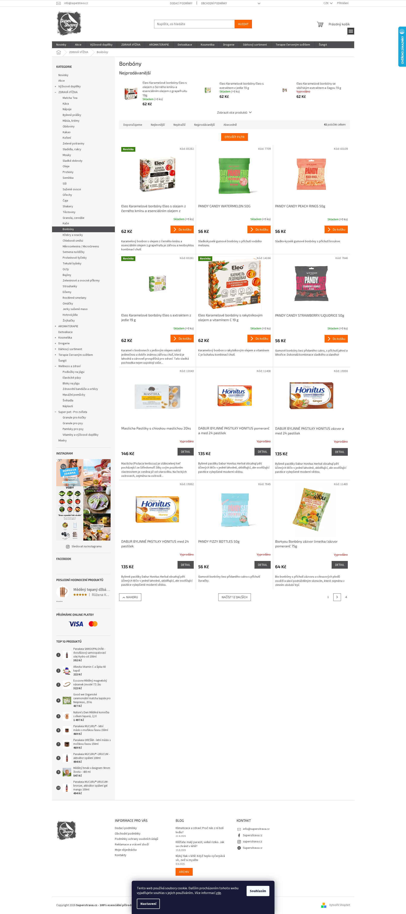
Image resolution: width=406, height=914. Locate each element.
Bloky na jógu (71, 383)
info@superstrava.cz (256, 829)
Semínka (68, 178)
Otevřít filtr (234, 137)
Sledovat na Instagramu (87, 546)
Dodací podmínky (181, 3)
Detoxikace (65, 332)
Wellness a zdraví (69, 366)
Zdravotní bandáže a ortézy (80, 389)
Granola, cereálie (73, 218)
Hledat (243, 24)
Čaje (65, 201)
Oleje (66, 166)
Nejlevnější (158, 125)
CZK (326, 3)
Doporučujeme (132, 125)
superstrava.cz (252, 841)
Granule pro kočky (74, 417)
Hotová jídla (70, 315)
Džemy (67, 292)
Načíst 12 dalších (234, 597)
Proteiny (68, 172)
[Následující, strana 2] (337, 597)
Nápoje (67, 109)
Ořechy (67, 195)
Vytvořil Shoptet (339, 905)
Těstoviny (69, 212)
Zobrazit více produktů (232, 112)
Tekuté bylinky (72, 263)
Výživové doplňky (69, 86)
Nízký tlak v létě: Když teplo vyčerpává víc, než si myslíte (200, 858)
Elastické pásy (72, 378)
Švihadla (68, 400)
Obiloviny (69, 126)
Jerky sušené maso (75, 309)
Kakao (67, 132)
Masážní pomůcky (74, 395)
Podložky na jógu (73, 372)
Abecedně (230, 125)
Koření (67, 138)
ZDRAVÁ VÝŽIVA (68, 92)
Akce (61, 81)
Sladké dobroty (72, 161)
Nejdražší (179, 125)
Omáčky (68, 303)
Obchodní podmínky (214, 3)
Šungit (62, 361)
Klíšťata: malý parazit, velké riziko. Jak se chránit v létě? (200, 844)
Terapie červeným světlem (75, 355)
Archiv (184, 872)
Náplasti (68, 406)
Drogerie (64, 343)
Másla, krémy (71, 121)
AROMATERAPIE (68, 326)
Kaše (66, 223)
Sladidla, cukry (72, 149)
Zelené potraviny (73, 143)
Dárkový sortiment (70, 349)
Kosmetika (65, 338)
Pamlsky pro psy (73, 429)
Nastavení (148, 903)
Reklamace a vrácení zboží (132, 844)
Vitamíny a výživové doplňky (80, 435)
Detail (185, 451)
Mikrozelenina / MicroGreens (81, 246)
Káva (66, 104)
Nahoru (132, 597)
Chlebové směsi (73, 241)
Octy (66, 269)
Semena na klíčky (74, 252)
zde (218, 893)
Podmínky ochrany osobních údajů (136, 839)
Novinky (63, 75)
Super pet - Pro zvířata (72, 412)
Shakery (68, 206)
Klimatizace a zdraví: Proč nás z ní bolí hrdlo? (200, 830)
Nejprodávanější (204, 125)
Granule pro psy (73, 423)
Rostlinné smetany (74, 298)
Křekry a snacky (73, 235)
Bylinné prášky (72, 115)
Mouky (67, 155)
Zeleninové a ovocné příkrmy (81, 280)
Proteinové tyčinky (75, 258)
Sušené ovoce (72, 189)
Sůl (64, 184)
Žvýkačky (69, 321)
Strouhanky (70, 286)
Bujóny (67, 275)
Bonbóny (68, 229)
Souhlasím (258, 891)
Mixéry (62, 440)
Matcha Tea (70, 98)
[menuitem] (61, 44)
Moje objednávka (126, 850)
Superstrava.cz (252, 835)
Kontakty (120, 855)
